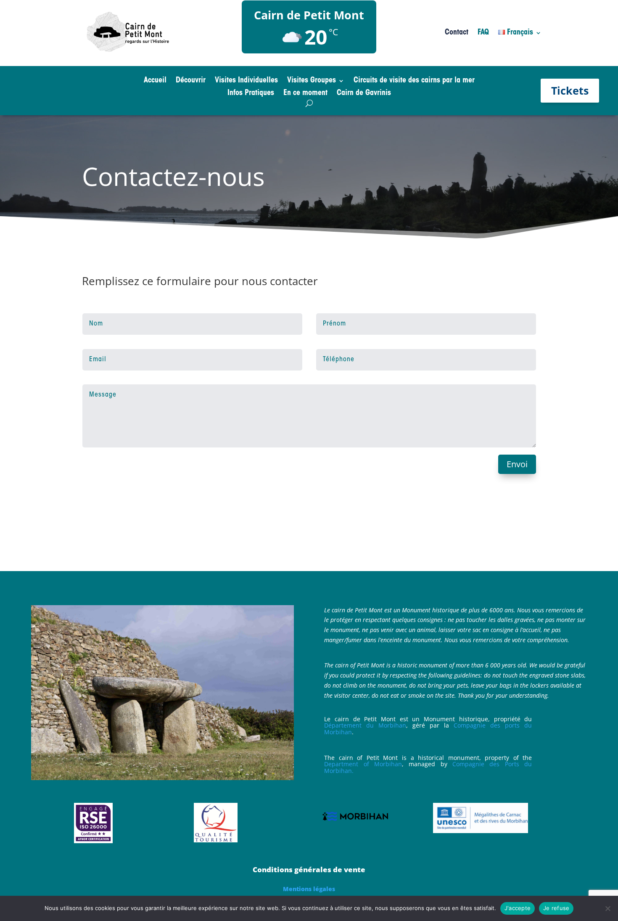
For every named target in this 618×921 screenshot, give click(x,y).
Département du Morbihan (365, 725)
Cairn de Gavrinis (364, 93)
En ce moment (305, 93)
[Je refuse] (607, 908)
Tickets (570, 90)
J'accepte (517, 908)
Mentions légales (309, 889)
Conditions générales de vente (309, 869)
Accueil (155, 81)
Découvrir (191, 81)
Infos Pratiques (250, 93)
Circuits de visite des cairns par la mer (414, 81)
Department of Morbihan (363, 764)
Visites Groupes (311, 81)
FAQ (483, 33)
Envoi (517, 464)
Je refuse (556, 908)
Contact (456, 33)
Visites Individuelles (246, 81)
